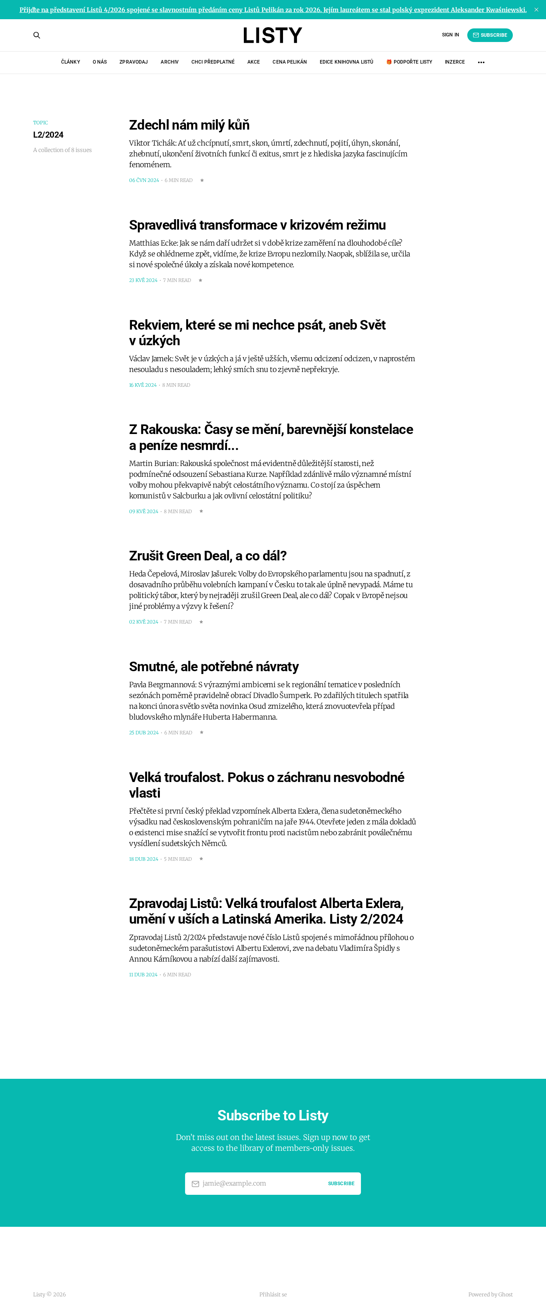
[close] (536, 9)
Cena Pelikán (290, 62)
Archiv (170, 62)
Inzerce (455, 62)
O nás (100, 62)
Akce (253, 62)
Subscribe (494, 35)
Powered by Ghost (490, 1294)
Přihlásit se (273, 1294)
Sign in (450, 35)
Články (70, 62)
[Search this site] (37, 35)
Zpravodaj (134, 62)
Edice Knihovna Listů (346, 62)
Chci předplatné (213, 62)
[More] (481, 62)
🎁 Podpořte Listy (409, 62)
